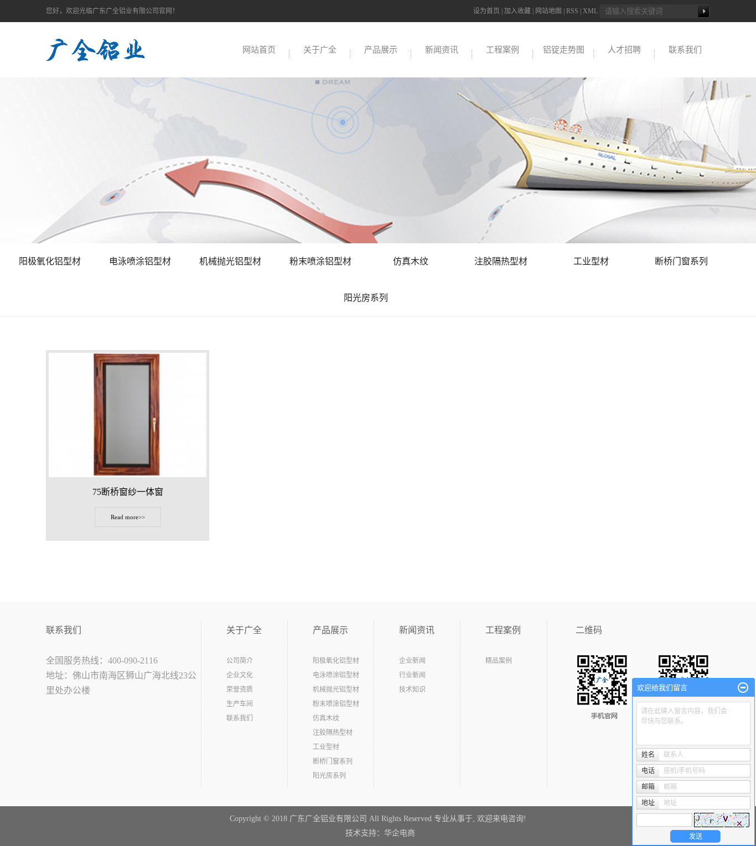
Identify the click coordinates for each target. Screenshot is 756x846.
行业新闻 (412, 675)
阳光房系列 (366, 297)
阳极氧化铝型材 (50, 261)
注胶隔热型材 (500, 261)
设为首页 (486, 11)
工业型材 (591, 261)
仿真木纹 (410, 261)
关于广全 (319, 49)
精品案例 (498, 661)
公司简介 (239, 661)
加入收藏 (517, 11)
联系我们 (685, 49)
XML (590, 11)
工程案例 (502, 49)
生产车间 (239, 704)
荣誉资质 (239, 689)
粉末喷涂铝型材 (320, 261)
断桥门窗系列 (681, 261)
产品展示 (380, 49)
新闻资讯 (441, 49)
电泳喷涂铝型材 (140, 261)
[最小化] (743, 687)
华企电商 (399, 833)
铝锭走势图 (563, 49)
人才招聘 (624, 49)
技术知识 (412, 689)
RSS (572, 11)
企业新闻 (412, 661)
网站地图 (548, 11)
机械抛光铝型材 (230, 261)
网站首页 (259, 49)
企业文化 (239, 675)
